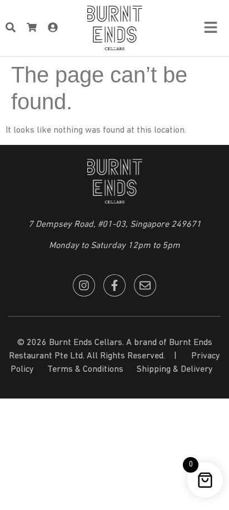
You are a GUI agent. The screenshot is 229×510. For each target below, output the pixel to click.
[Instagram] (84, 285)
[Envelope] (145, 285)
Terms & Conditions (85, 369)
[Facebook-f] (114, 285)
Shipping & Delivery (175, 369)
